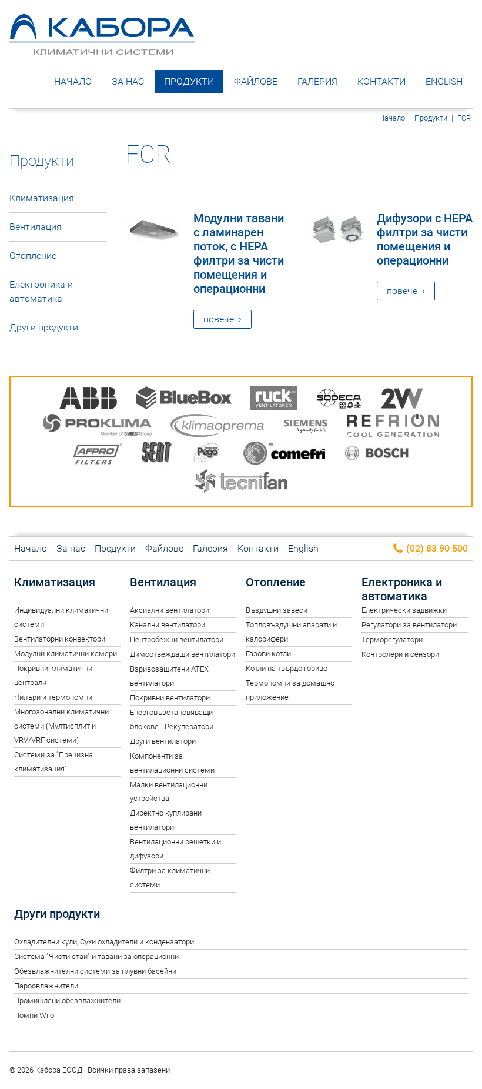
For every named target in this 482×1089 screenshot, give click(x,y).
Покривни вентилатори (170, 697)
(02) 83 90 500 (436, 548)
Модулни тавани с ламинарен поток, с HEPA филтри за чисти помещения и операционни (238, 253)
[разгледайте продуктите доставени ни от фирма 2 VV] (402, 400)
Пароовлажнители (46, 985)
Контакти (381, 81)
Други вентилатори (163, 741)
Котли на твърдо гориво (286, 668)
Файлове (255, 81)
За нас (128, 81)
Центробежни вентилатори (176, 639)
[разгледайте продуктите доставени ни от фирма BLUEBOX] (184, 400)
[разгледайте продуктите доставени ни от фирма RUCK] (273, 400)
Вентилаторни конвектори (59, 638)
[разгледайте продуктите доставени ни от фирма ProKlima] (97, 428)
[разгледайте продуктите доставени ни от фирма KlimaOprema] (217, 428)
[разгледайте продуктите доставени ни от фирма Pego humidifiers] (208, 455)
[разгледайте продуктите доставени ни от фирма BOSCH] (376, 455)
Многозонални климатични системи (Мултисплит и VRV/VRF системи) (61, 725)
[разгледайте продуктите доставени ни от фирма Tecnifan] (241, 483)
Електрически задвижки (404, 610)
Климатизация (41, 197)
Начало (73, 81)
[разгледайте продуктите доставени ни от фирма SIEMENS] (305, 428)
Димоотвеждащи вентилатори (182, 654)
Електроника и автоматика (41, 291)
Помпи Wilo (34, 1015)
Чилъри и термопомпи (53, 697)
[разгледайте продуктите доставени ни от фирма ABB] (88, 400)
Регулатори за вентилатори (409, 624)
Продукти (189, 81)
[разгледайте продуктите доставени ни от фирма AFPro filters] (97, 455)
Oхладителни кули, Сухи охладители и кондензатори (104, 941)
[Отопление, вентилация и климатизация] (102, 46)
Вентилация (35, 226)
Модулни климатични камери (65, 653)
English (444, 81)
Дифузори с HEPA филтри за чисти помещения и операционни (425, 239)
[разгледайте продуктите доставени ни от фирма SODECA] (339, 400)
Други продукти (43, 327)
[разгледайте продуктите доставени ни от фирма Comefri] (284, 455)
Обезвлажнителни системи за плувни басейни (95, 971)
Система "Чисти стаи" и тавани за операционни (96, 956)
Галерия (317, 81)
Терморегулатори (392, 639)
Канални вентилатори (167, 624)
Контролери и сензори (400, 654)
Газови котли (268, 653)
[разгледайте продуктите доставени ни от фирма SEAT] (157, 455)
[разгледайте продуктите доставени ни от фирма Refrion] (393, 428)
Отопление (32, 255)
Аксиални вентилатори (169, 610)
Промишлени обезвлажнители (67, 1000)
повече (218, 319)
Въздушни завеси (276, 610)
